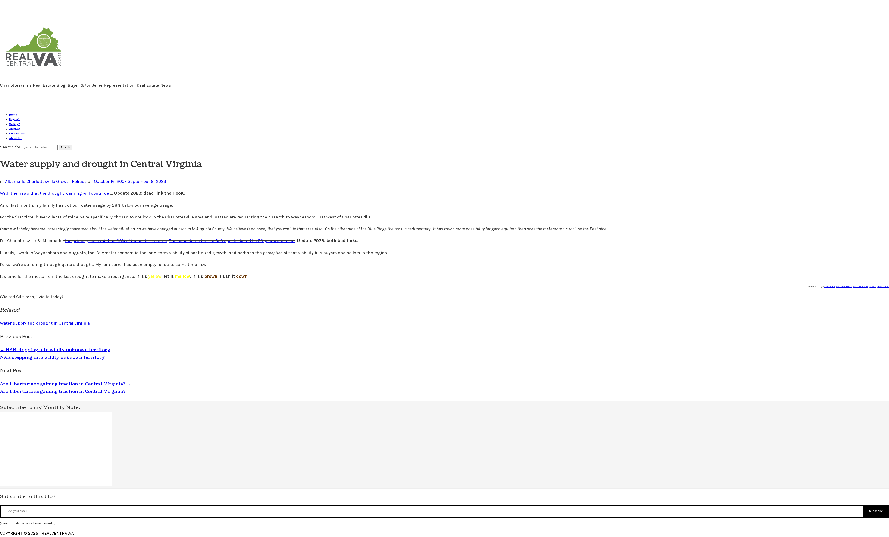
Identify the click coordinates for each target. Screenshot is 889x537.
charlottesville (860, 286)
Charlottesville (40, 181)
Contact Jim (17, 133)
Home (13, 114)
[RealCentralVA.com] (33, 68)
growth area (883, 286)
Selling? (14, 124)
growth (872, 286)
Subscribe (876, 511)
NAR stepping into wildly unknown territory (55, 350)
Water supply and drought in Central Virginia (45, 323)
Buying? (14, 119)
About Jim (15, 138)
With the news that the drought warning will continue (54, 193)
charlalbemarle (844, 286)
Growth (63, 181)
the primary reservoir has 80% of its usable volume (116, 240)
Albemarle (15, 181)
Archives (14, 128)
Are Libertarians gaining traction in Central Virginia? (65, 384)
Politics (79, 181)
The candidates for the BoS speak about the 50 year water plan (232, 240)
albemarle (829, 286)
